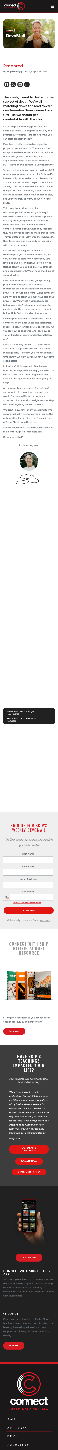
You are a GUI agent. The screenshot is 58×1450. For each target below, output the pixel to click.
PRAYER (10, 1419)
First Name (28, 854)
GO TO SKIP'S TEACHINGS (29, 1149)
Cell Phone (28, 891)
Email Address (28, 879)
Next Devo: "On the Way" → (21, 719)
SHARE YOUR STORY (29, 1172)
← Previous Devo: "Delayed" (21, 712)
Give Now (14, 1031)
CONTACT (11, 1436)
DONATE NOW (29, 1161)
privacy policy (45, 920)
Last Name (28, 866)
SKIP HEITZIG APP (17, 1427)
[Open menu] (52, 6)
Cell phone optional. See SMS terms (27, 903)
